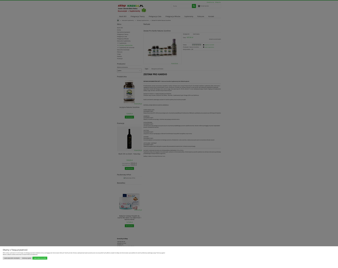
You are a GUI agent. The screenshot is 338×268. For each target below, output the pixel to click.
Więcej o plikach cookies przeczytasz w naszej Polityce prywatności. (20, 254)
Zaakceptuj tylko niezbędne (12, 258)
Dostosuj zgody (26, 258)
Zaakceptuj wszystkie (40, 258)
